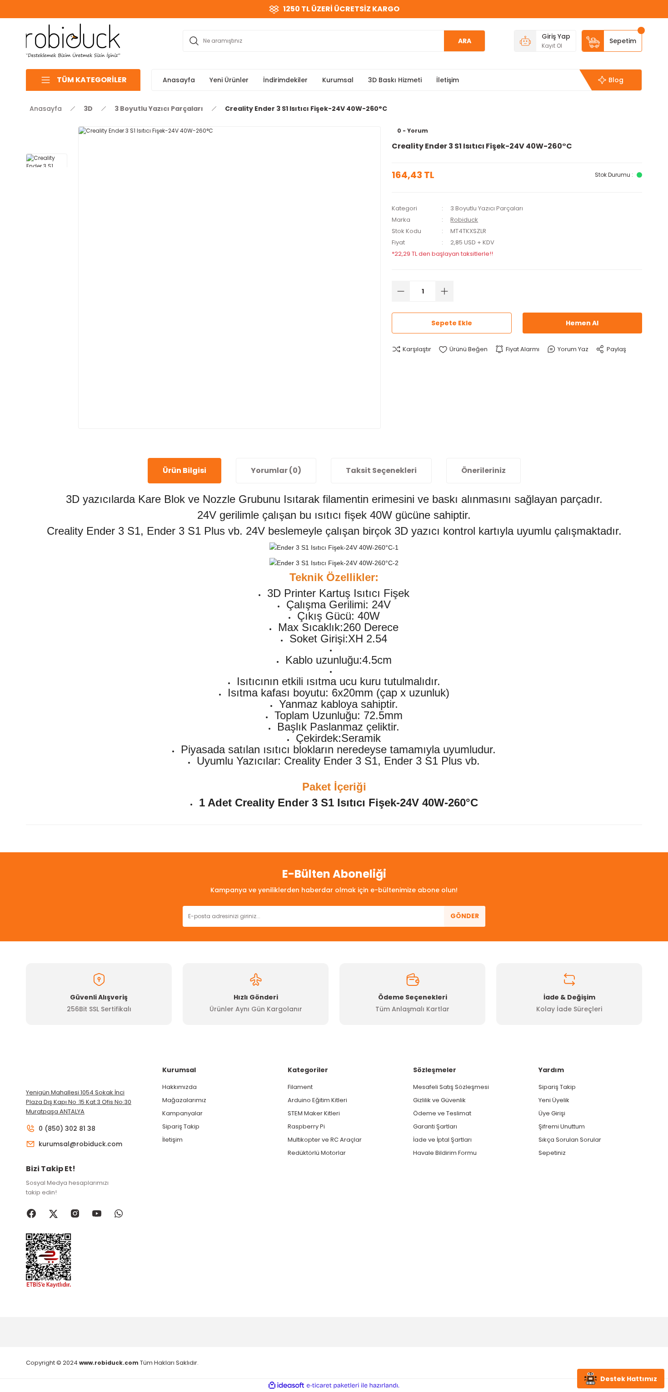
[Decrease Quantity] (401, 291)
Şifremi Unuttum (561, 1126)
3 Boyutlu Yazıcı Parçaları (486, 208)
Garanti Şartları (435, 1126)
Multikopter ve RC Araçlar (325, 1139)
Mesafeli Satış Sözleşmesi (451, 1087)
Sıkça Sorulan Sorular (569, 1139)
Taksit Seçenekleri (381, 470)
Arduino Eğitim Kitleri (317, 1100)
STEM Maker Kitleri (314, 1113)
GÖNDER (464, 915)
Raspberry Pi (306, 1126)
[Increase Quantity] (444, 291)
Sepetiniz (552, 1152)
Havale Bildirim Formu (445, 1152)
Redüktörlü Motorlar (317, 1152)
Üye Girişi (551, 1113)
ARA (464, 40)
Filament (300, 1087)
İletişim (172, 1139)
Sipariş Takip (180, 1126)
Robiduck (464, 219)
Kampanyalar (182, 1113)
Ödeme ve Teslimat (442, 1113)
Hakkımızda (179, 1087)
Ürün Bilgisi (184, 470)
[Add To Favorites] (463, 349)
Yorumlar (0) (276, 470)
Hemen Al (582, 323)
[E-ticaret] (332, 1385)
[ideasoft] (286, 1385)
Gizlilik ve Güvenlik (439, 1100)
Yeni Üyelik (553, 1100)
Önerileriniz (483, 470)
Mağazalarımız (184, 1100)
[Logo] (73, 40)
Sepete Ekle (451, 323)
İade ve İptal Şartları (442, 1139)
